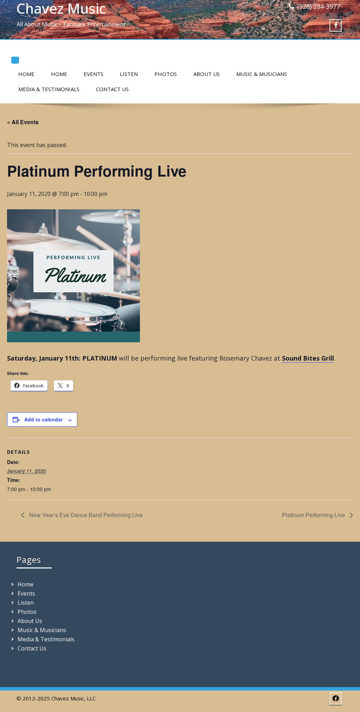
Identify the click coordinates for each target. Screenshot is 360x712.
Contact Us (112, 89)
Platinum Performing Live (314, 515)
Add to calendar (43, 419)
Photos (165, 73)
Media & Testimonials (48, 89)
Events (93, 73)
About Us (206, 73)
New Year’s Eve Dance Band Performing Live (85, 515)
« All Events (23, 122)
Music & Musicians (261, 73)
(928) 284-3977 (318, 6)
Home (26, 73)
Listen (129, 73)
